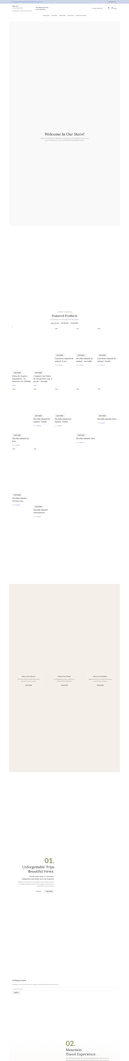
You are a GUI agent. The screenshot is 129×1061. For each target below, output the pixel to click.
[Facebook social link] (101, 2)
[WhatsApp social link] (105, 2)
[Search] (104, 8)
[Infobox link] (22, 8)
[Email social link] (103, 2)
